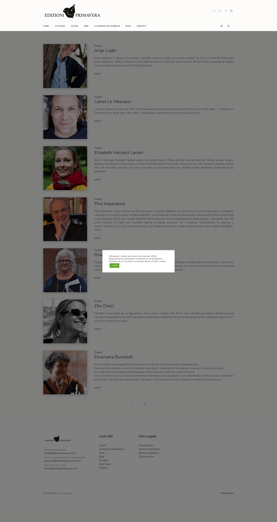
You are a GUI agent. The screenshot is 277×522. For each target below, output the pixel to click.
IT (214, 11)
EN (219, 11)
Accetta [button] (114, 265)
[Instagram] (231, 11)
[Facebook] (226, 11)
